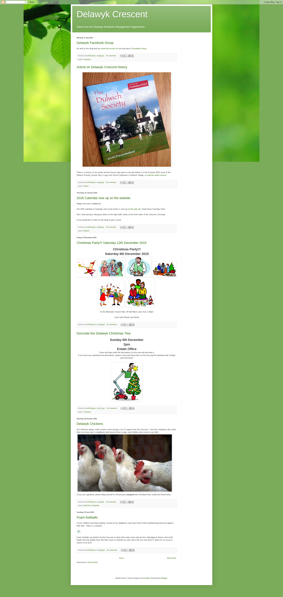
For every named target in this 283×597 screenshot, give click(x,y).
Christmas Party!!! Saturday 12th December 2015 (112, 243)
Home (121, 558)
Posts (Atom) (93, 562)
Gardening (95, 505)
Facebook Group (139, 48)
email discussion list (109, 48)
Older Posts (171, 558)
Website (86, 231)
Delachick (87, 505)
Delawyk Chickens (90, 424)
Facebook (87, 59)
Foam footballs (87, 517)
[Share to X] (126, 55)
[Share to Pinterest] (132, 55)
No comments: (111, 56)
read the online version (156, 175)
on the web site (134, 209)
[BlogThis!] (124, 55)
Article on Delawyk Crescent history (102, 67)
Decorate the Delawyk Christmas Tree (104, 333)
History (86, 186)
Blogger (164, 578)
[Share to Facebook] (129, 55)
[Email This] (121, 55)
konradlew (146, 578)
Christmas (87, 412)
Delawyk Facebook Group (95, 43)
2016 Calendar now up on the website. (104, 198)
